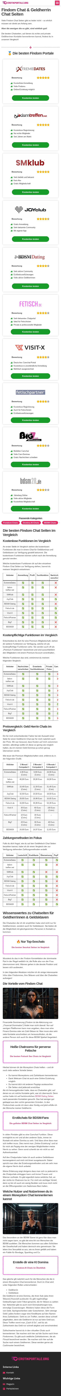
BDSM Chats (50, 523)
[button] (57, 3)
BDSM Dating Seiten (44, 1096)
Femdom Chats (10, 523)
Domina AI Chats (31, 523)
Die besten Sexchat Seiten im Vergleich (30, 947)
